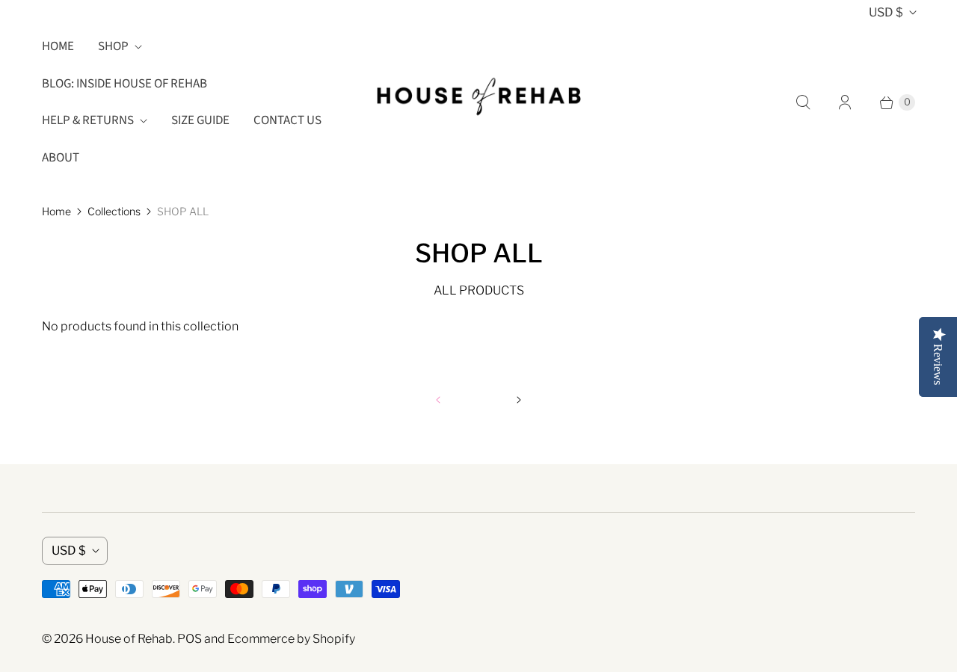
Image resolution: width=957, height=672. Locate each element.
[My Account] (845, 102)
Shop (113, 46)
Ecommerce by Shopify (291, 639)
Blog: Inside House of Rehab (124, 84)
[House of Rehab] (478, 102)
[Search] (803, 102)
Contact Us (287, 120)
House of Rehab (129, 639)
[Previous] (438, 399)
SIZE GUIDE (200, 120)
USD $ (886, 12)
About (60, 158)
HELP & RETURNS (88, 120)
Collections (114, 211)
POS (189, 639)
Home (58, 46)
